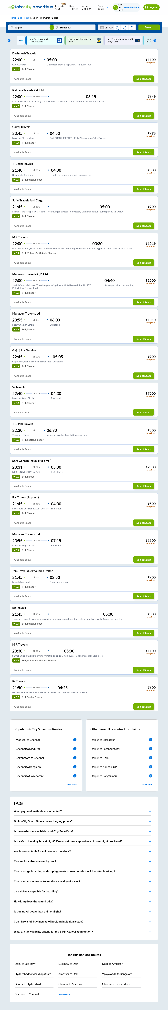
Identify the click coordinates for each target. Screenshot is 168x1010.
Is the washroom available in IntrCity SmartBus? (44, 831)
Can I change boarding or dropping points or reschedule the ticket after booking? (64, 871)
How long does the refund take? (34, 901)
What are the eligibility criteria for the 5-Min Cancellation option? (53, 931)
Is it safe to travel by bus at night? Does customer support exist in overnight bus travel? (68, 841)
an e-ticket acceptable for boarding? (36, 891)
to (25, 963)
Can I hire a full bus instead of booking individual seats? (49, 921)
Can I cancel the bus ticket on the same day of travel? (47, 881)
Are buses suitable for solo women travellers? (42, 851)
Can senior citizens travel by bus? (35, 861)
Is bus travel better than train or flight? (37, 911)
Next (154, 40)
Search (149, 27)
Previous (8, 40)
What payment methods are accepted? (38, 811)
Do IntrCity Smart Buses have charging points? (43, 821)
